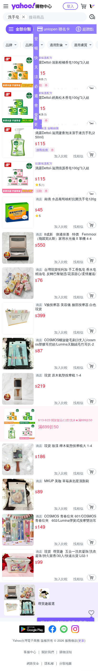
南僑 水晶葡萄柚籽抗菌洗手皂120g (66, 199)
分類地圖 (65, 663)
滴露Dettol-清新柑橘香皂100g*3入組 (62, 62)
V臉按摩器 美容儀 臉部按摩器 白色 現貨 (65, 306)
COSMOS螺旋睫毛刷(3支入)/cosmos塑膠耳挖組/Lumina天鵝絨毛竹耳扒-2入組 (65, 342)
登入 (70, 6)
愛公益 (36, 116)
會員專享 (36, 106)
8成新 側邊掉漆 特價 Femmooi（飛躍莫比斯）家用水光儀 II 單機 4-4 (65, 236)
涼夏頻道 (36, 77)
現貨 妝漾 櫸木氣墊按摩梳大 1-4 (64, 445)
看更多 (36, 124)
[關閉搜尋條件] (23, 17)
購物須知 (65, 652)
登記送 (36, 39)
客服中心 (30, 652)
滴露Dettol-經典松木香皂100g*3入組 (62, 97)
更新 (81, 640)
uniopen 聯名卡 (57, 29)
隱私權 (49, 663)
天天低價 (36, 68)
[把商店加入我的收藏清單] (91, 613)
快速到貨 (36, 58)
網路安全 (33, 663)
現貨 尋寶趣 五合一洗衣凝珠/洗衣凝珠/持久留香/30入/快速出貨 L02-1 (65, 553)
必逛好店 (36, 87)
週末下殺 (36, 96)
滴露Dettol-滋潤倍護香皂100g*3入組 (62, 168)
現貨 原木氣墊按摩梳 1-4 (58, 375)
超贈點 (88, 29)
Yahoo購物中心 (31, 6)
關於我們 (48, 652)
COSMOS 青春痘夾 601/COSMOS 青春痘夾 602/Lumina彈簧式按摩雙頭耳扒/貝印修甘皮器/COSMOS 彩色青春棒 (65, 518)
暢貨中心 (36, 49)
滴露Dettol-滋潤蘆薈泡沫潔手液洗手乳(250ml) (65, 134)
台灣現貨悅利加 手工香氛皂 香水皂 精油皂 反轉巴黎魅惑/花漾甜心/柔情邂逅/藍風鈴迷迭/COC (65, 271)
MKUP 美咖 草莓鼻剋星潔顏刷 (62, 481)
